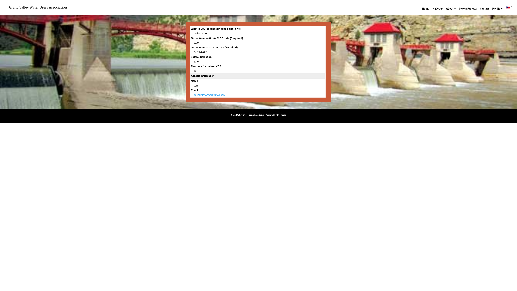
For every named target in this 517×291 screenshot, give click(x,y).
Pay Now (497, 9)
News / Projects (468, 9)
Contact (484, 9)
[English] (509, 10)
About (449, 9)
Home (425, 9)
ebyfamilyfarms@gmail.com (210, 94)
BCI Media (281, 115)
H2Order (437, 9)
